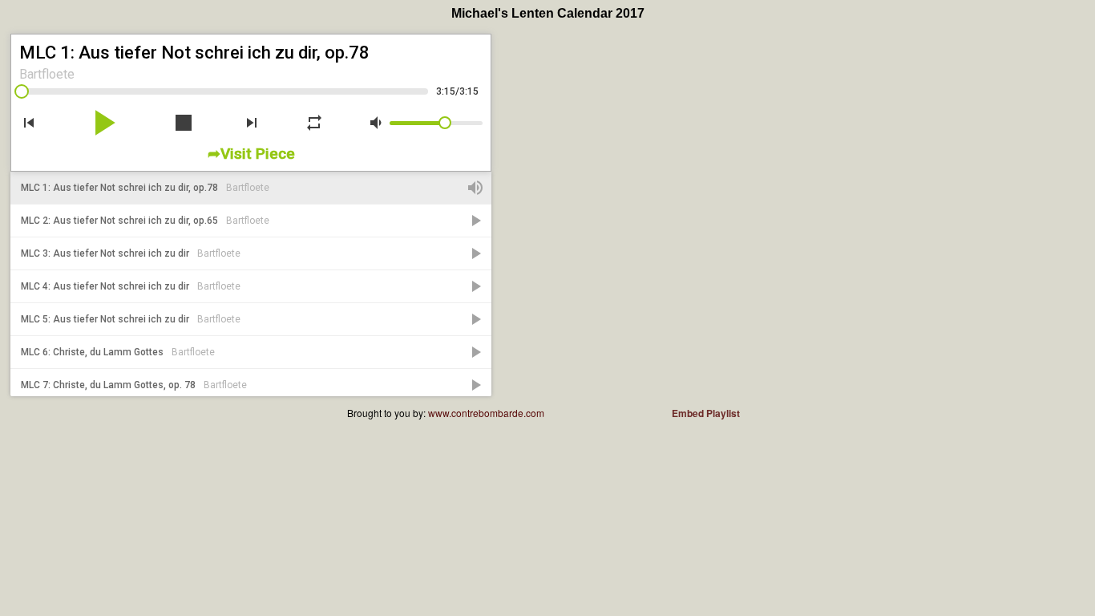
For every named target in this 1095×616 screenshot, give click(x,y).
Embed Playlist (706, 413)
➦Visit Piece (251, 153)
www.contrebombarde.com (486, 412)
